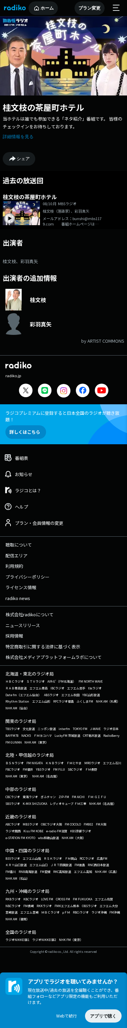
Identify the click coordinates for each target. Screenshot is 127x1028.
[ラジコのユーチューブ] (101, 391)
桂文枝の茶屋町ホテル (43, 107)
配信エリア (16, 555)
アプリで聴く (103, 1016)
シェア (23, 158)
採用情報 (14, 636)
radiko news (17, 598)
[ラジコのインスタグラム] (63, 391)
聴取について (18, 544)
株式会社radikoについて (29, 614)
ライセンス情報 (20, 587)
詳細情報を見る (18, 136)
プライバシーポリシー (27, 577)
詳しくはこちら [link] (24, 432)
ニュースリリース (22, 625)
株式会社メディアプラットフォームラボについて (53, 657)
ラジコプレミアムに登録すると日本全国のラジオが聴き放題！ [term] (62, 416)
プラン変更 (90, 7)
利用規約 (14, 566)
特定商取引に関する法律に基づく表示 (42, 646)
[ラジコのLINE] (44, 391)
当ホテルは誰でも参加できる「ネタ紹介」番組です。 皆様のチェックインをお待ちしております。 (62, 122)
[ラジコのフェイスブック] (82, 391)
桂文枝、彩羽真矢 (20, 261)
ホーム (47, 7)
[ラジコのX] (26, 391)
